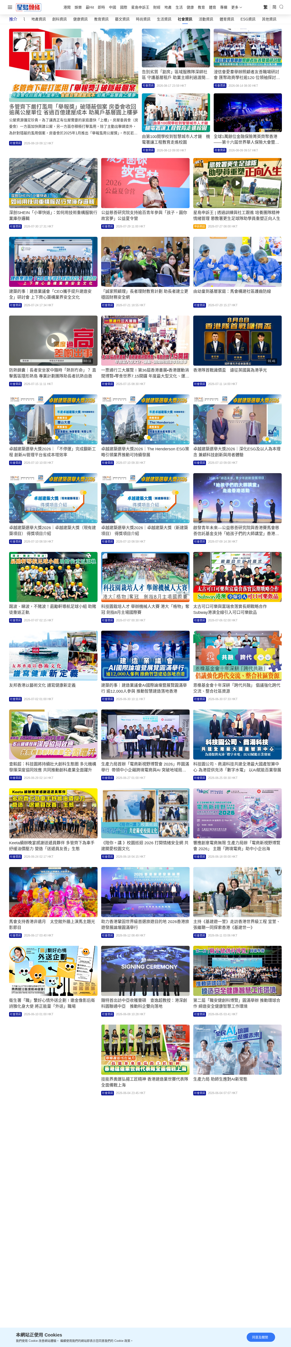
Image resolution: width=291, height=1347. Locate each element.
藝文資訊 (122, 19)
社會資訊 (185, 19)
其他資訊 (269, 19)
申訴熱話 (199, 226)
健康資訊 (80, 19)
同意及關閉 (260, 1337)
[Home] (28, 7)
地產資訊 (38, 19)
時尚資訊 (143, 19)
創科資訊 (59, 19)
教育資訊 (101, 19)
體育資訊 (227, 19)
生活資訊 (164, 19)
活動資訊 (206, 19)
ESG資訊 (248, 19)
